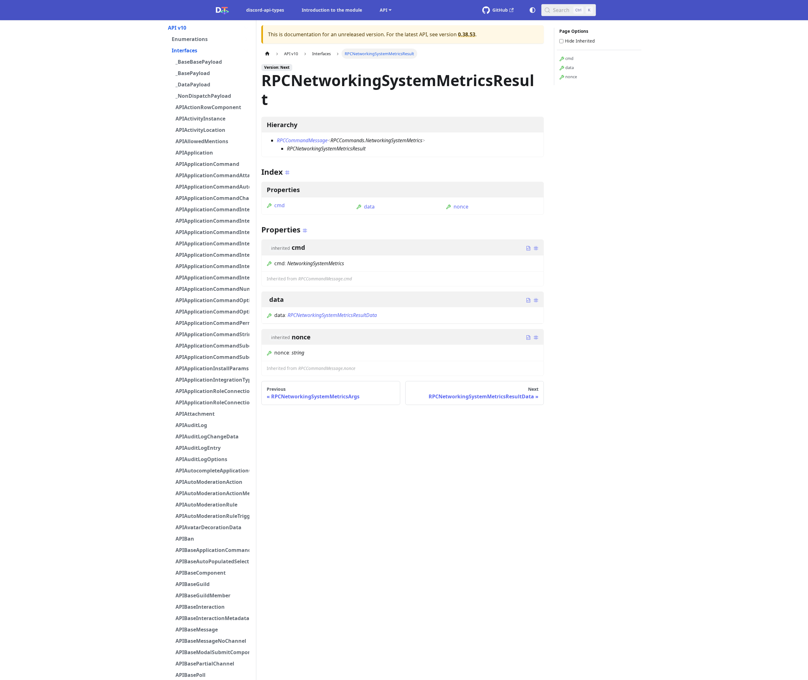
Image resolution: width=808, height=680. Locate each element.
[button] (208, 28)
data (369, 206)
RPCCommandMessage (302, 140)
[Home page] (267, 53)
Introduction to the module (332, 10)
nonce (461, 206)
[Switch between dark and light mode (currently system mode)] (532, 10)
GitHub (500, 10)
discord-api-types (265, 10)
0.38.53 (466, 34)
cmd (279, 205)
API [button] (383, 10)
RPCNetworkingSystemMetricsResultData (332, 315)
